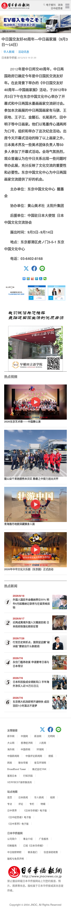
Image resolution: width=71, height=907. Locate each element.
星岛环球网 (40, 762)
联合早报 (23, 762)
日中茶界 (12, 810)
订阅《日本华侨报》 (33, 845)
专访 (9, 804)
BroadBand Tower (16, 769)
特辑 (43, 804)
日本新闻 (23, 797)
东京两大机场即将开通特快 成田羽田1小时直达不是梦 (31, 703)
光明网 (51, 736)
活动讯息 (23, 51)
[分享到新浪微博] (32, 278)
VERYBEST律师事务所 (19, 782)
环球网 (40, 749)
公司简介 (12, 838)
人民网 (42, 742)
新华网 (10, 736)
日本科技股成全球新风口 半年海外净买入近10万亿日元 (31, 683)
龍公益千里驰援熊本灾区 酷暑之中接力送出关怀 (31, 478)
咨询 (60, 4)
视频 (52, 797)
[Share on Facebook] (35, 270)
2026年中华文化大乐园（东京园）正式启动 (28, 569)
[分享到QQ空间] (28, 278)
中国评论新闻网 (33, 756)
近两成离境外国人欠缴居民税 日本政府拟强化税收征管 (31, 624)
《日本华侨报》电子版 (35, 810)
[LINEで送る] (44, 270)
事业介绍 (28, 838)
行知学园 (28, 775)
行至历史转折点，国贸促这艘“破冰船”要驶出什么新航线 (31, 644)
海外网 (10, 749)
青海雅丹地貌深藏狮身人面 (19, 524)
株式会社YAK (39, 769)
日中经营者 (57, 8)
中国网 (24, 736)
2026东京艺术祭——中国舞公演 (22, 421)
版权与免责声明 (15, 858)
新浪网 (37, 736)
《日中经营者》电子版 (19, 817)
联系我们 (32, 852)
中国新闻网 (13, 756)
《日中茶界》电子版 (18, 823)
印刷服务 (12, 845)
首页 (9, 797)
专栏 (31, 804)
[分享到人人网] (40, 278)
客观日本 (12, 775)
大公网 (10, 742)
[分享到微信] (45, 278)
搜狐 (50, 756)
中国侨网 (25, 749)
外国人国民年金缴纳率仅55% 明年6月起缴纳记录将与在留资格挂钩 (31, 603)
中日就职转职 (14, 852)
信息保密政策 (51, 852)
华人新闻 (8, 51)
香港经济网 (27, 742)
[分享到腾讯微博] (36, 278)
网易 (9, 762)
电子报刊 (51, 4)
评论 (20, 804)
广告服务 (43, 838)
